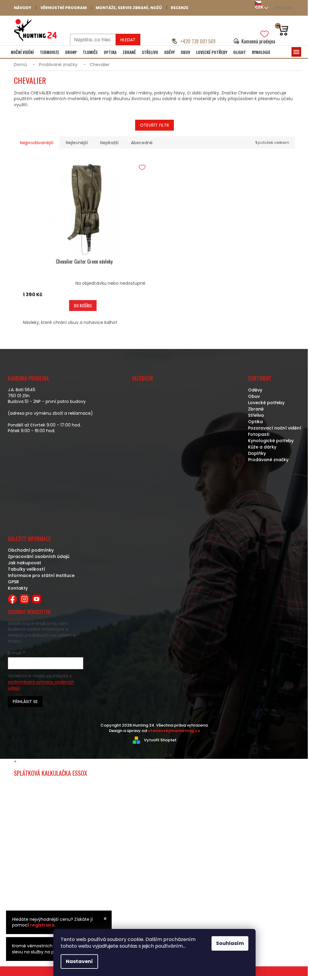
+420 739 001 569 (197, 41)
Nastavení (79, 961)
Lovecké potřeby (266, 403)
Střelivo (256, 415)
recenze (179, 8)
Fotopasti (258, 434)
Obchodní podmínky (31, 550)
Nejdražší (109, 143)
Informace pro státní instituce (41, 575)
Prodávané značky (268, 460)
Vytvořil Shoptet (160, 740)
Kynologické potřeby (271, 441)
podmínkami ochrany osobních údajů (41, 685)
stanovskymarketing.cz (174, 731)
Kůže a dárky (262, 447)
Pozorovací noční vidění (274, 428)
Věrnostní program (63, 8)
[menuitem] (22, 52)
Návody (22, 8)
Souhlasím (230, 943)
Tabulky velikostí (26, 569)
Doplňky (257, 453)
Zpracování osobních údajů (38, 556)
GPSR (13, 582)
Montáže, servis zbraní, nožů (129, 8)
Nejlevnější (77, 143)
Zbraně (256, 409)
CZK (259, 7)
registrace (42, 925)
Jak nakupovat (24, 563)
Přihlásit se (25, 702)
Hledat (127, 40)
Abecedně (142, 143)
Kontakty (18, 588)
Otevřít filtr (154, 125)
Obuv (254, 396)
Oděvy (255, 390)
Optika (255, 422)
